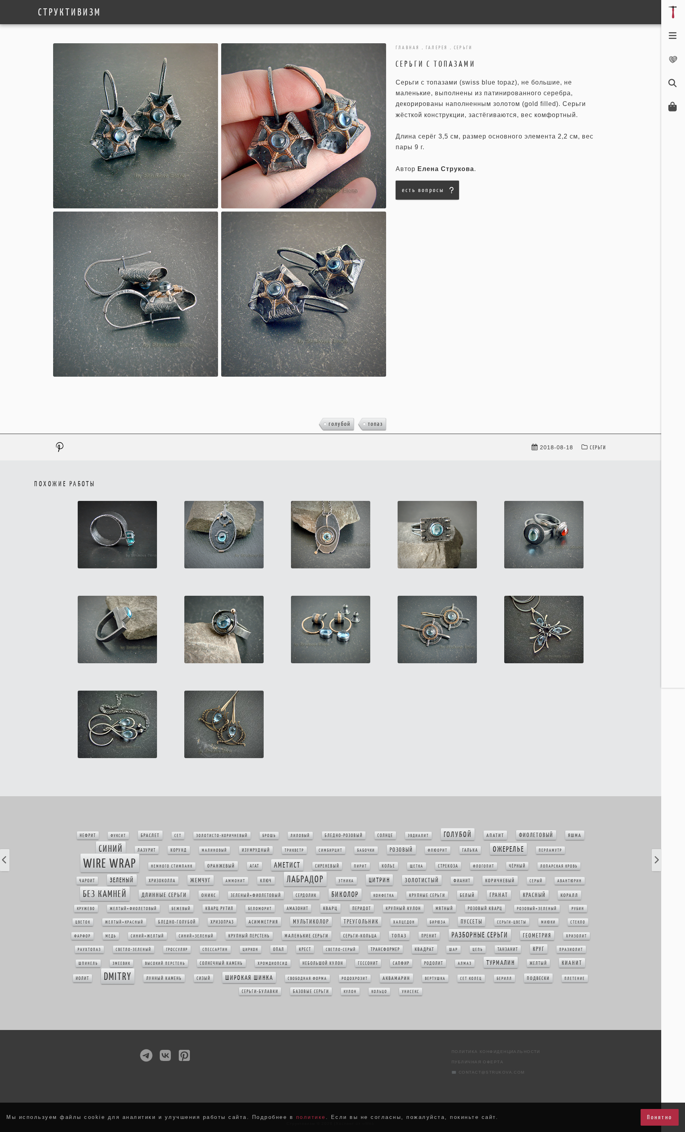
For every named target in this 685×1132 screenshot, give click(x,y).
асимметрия (263, 921)
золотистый (422, 880)
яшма (575, 835)
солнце (385, 835)
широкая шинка (249, 977)
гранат (499, 895)
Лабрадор (305, 879)
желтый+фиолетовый (133, 908)
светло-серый (341, 949)
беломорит (260, 908)
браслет (150, 835)
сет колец (471, 978)
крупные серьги (427, 895)
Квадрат (424, 949)
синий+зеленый (196, 936)
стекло (578, 922)
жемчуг (200, 880)
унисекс (410, 991)
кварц (330, 908)
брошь (269, 835)
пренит (429, 936)
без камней (105, 894)
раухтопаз (89, 949)
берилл (504, 978)
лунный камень (164, 978)
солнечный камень (221, 963)
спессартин (215, 949)
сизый (203, 978)
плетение (574, 978)
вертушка (435, 978)
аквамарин (396, 978)
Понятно (659, 1117)
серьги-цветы (511, 922)
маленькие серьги (307, 935)
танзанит (507, 949)
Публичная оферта (477, 1062)
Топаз (375, 423)
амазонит (297, 908)
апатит (495, 835)
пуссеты (471, 921)
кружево (86, 908)
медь (110, 936)
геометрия (537, 935)
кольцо (379, 991)
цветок (82, 922)
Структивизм (69, 12)
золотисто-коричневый (222, 835)
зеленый (122, 880)
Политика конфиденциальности (496, 1051)
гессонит (368, 963)
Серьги (598, 447)
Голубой (340, 423)
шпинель (88, 963)
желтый (538, 963)
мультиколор (311, 921)
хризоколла (162, 881)
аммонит (235, 881)
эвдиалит (418, 835)
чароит (87, 881)
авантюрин (569, 881)
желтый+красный (124, 922)
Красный (534, 895)
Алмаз (465, 963)
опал (278, 949)
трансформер (385, 949)
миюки (548, 922)
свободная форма (307, 978)
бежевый (181, 908)
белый (467, 895)
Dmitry (118, 976)
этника (346, 881)
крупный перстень (249, 936)
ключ (266, 881)
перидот (361, 908)
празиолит (571, 949)
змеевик (121, 963)
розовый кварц (485, 908)
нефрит (88, 835)
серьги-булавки (260, 991)
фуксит (118, 835)
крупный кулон (403, 908)
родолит (433, 963)
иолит (82, 978)
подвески (538, 978)
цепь (478, 949)
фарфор (82, 936)
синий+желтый (147, 936)
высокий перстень (165, 963)
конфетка (383, 895)
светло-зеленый (133, 949)
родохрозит (355, 978)
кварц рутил (219, 908)
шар (453, 949)
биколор (345, 894)
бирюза (438, 922)
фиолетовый (536, 835)
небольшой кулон (322, 963)
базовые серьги (311, 991)
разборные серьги (480, 934)
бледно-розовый (344, 835)
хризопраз (222, 922)
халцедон (404, 922)
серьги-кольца (360, 936)
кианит (572, 962)
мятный (444, 908)
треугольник (361, 921)
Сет (178, 835)
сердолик (306, 895)
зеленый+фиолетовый (256, 895)
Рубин (578, 908)
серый (536, 881)
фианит (462, 881)
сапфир (401, 963)
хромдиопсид (273, 963)
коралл (569, 895)
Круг (539, 949)
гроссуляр (177, 949)
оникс (208, 895)
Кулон (350, 991)
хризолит (576, 936)
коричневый (500, 880)
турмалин (500, 962)
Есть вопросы (423, 190)
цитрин (379, 880)
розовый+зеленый (537, 908)
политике (311, 1117)
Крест (305, 949)
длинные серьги (164, 895)
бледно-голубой (177, 922)
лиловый (300, 835)
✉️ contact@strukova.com (488, 1072)
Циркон (250, 949)
